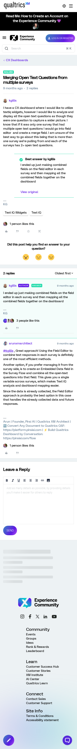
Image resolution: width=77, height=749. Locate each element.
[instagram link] (22, 617)
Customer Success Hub (42, 666)
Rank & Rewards (37, 647)
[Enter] (6, 48)
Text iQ (36, 212)
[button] (4, 39)
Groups (31, 638)
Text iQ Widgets (16, 212)
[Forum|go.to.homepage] (24, 38)
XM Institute (34, 675)
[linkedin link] (45, 617)
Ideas (30, 642)
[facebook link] (30, 617)
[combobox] (38, 48)
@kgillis (8, 351)
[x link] (37, 617)
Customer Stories (38, 671)
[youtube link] (54, 617)
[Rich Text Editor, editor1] (38, 504)
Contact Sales (36, 699)
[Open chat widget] (67, 740)
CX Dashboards (17, 60)
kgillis (13, 100)
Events (31, 634)
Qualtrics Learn (37, 683)
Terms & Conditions (40, 716)
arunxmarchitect (20, 343)
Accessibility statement (42, 720)
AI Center (32, 679)
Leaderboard (35, 651)
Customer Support (39, 703)
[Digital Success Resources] (71, 6)
